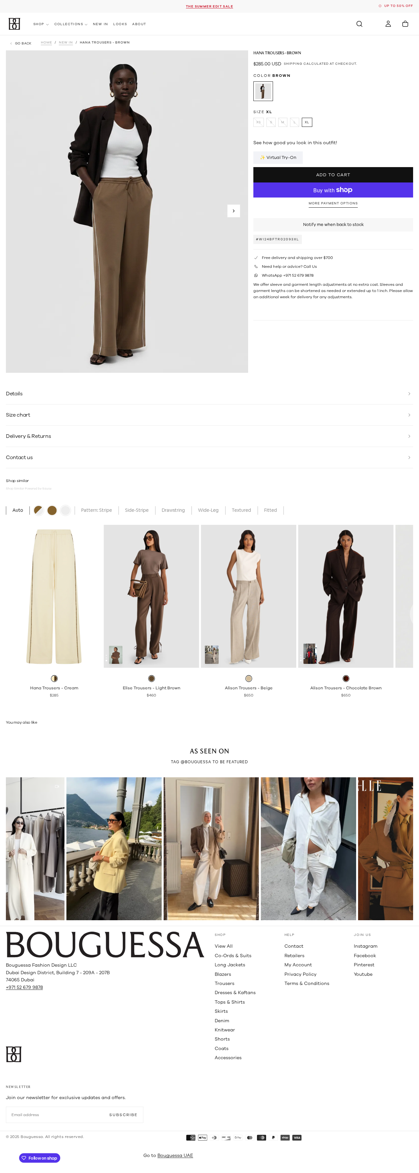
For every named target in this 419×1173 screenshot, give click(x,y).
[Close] (276, 556)
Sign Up (209, 612)
